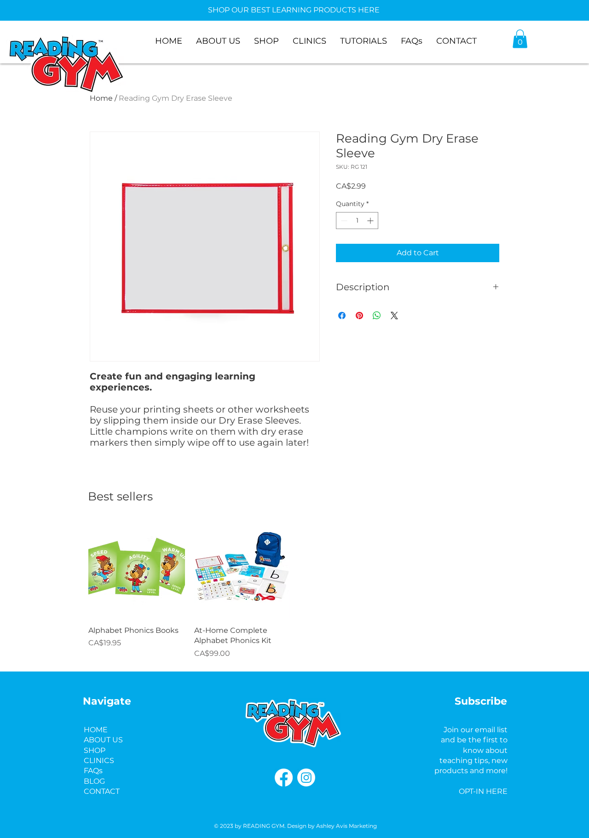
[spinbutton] (357, 220)
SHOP (94, 750)
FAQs (93, 770)
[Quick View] (136, 570)
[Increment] (371, 220)
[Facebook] (284, 777)
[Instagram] (306, 777)
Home (101, 98)
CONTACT (102, 791)
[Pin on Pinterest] (359, 315)
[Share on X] (394, 315)
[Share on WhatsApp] (376, 315)
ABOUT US (103, 739)
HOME (96, 729)
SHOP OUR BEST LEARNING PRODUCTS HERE (294, 10)
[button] (520, 38)
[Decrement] (343, 220)
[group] (294, 590)
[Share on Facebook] (341, 315)
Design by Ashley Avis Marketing (332, 825)
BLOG (94, 781)
